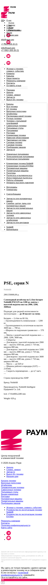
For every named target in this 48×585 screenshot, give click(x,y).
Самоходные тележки (11, 490)
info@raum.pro (7, 39)
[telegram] (8, 534)
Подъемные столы (9, 492)
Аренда (9, 467)
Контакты (5, 523)
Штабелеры (6, 485)
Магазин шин (12, 35)
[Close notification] (3, 582)
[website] (8, 36)
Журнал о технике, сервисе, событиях (24, 507)
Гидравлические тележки (12, 487)
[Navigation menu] (2, 21)
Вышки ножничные (9, 494)
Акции (9, 33)
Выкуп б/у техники (14, 474)
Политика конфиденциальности (15, 525)
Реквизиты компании (10, 521)
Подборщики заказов (10, 503)
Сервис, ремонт (13, 469)
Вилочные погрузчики (11, 483)
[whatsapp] (8, 539)
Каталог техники (13, 30)
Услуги (11, 23)
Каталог (11, 25)
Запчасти (10, 472)
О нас (8, 20)
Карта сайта (6, 527)
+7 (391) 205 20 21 (9, 44)
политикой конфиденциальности (14, 574)
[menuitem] (15, 70)
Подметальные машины (12, 501)
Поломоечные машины (11, 499)
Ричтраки (5, 496)
